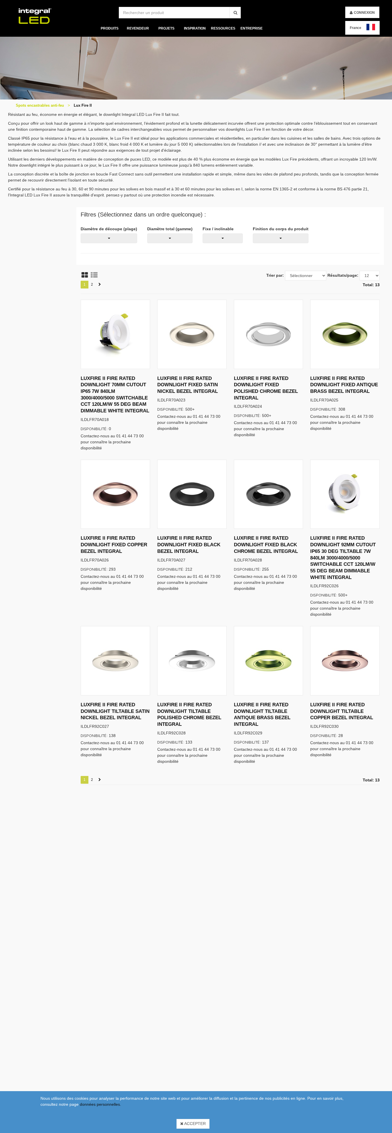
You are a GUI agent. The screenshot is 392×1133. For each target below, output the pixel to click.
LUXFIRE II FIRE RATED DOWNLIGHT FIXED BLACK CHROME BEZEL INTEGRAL (266, 544)
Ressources (223, 28)
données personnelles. (100, 1104)
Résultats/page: (342, 275)
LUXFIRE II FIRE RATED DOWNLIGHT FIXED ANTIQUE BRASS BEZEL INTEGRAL (344, 385)
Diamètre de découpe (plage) (109, 229)
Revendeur (138, 28)
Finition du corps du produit (280, 229)
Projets (166, 28)
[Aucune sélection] (109, 238)
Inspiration (195, 28)
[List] (94, 275)
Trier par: (275, 275)
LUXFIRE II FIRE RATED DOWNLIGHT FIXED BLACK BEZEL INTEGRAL (188, 544)
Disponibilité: (94, 428)
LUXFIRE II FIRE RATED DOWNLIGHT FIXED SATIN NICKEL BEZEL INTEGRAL (187, 385)
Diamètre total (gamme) (170, 229)
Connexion (364, 13)
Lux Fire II (83, 105)
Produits (109, 28)
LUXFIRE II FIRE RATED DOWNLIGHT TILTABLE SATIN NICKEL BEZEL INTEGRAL (115, 711)
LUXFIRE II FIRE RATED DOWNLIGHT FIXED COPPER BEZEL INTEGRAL (114, 544)
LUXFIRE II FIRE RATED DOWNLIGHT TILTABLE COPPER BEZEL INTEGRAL (341, 711)
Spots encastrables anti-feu (40, 105)
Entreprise (251, 28)
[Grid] (85, 275)
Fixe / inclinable (218, 229)
